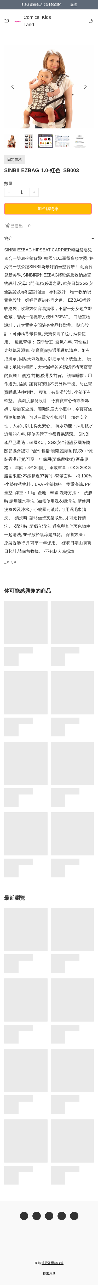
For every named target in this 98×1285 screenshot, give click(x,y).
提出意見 (49, 1273)
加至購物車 (48, 208)
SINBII (13, 563)
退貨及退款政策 (53, 1263)
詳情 (74, 5)
